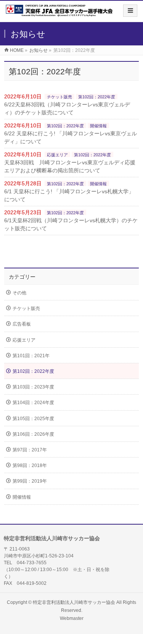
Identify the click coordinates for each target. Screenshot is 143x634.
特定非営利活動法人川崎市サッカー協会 (74, 602)
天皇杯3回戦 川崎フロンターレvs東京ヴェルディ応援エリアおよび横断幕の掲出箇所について (69, 166)
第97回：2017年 (30, 450)
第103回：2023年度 (33, 387)
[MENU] (130, 11)
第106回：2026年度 (33, 434)
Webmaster (72, 618)
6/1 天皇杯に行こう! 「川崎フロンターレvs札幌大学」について (69, 195)
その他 (19, 292)
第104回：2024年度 (33, 402)
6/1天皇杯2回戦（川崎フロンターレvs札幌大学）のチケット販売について (71, 224)
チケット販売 (59, 97)
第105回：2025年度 (33, 418)
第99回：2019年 (30, 481)
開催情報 (98, 126)
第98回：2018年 (30, 465)
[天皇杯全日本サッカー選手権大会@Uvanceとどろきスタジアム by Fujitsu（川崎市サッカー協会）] (59, 14)
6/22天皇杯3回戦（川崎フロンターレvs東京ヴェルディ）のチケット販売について (67, 108)
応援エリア (57, 154)
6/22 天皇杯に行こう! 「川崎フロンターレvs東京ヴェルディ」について (70, 137)
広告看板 (22, 324)
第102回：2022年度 (96, 97)
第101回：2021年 (31, 355)
